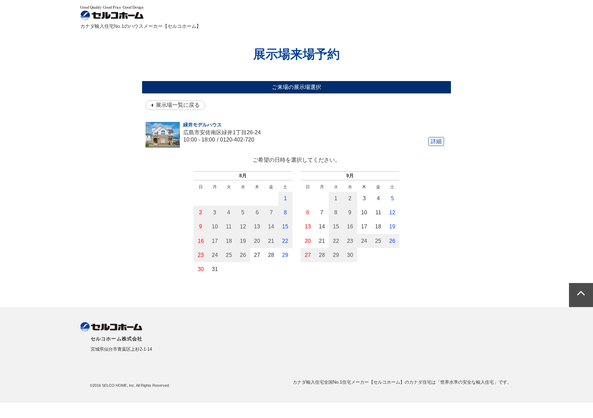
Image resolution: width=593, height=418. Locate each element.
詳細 (436, 141)
